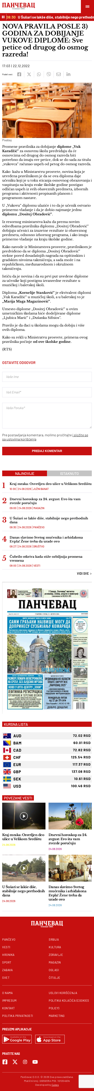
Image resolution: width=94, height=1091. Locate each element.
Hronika (8, 955)
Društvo (38, 546)
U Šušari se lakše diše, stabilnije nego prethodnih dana (49, 520)
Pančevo (38, 527)
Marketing (57, 1016)
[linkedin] (68, 74)
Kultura (55, 947)
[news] (23, 816)
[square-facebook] (5, 1062)
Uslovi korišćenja (63, 993)
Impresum (9, 1000)
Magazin (38, 508)
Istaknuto (69, 473)
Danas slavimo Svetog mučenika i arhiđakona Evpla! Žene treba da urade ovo (46, 539)
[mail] (58, 74)
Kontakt (8, 1008)
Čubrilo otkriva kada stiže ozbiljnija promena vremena (46, 558)
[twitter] (29, 74)
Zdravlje (56, 955)
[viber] (49, 74)
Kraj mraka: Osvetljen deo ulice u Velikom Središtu (51, 484)
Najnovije (24, 473)
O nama (7, 993)
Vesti (36, 565)
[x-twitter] (15, 1062)
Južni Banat (41, 488)
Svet (5, 977)
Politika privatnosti (17, 1016)
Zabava (7, 970)
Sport (6, 962)
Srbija (54, 939)
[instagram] (25, 1062)
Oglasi (54, 970)
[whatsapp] (39, 74)
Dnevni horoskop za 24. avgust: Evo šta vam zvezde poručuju (45, 501)
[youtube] (35, 1062)
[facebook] (19, 74)
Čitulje (54, 977)
